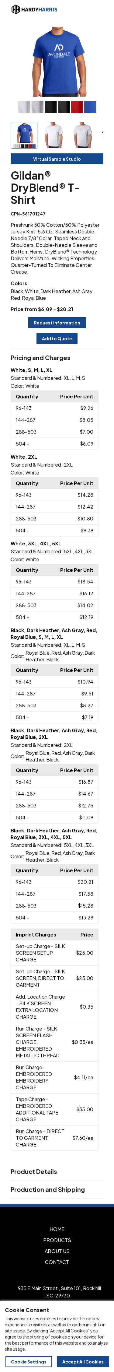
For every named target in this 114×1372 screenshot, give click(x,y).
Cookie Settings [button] (29, 1361)
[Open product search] (83, 9)
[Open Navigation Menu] (95, 9)
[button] (57, 358)
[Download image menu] (95, 31)
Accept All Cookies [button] (83, 1361)
